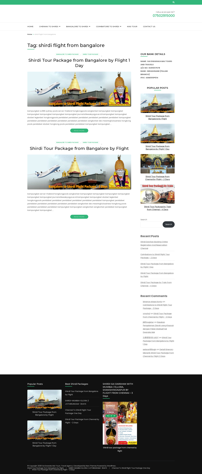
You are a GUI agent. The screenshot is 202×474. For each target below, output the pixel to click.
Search (144, 219)
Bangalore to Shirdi (77, 26)
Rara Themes (91, 466)
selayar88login (149, 349)
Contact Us (149, 26)
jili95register (148, 322)
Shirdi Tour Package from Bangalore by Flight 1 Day (79, 63)
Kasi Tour (132, 26)
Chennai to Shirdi (48, 26)
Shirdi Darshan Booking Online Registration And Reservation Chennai (154, 245)
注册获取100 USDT (151, 337)
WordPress (111, 466)
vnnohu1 (146, 313)
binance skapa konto (152, 301)
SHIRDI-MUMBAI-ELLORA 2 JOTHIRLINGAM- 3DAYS (88, 468)
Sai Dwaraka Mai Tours (51, 466)
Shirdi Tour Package (90, 54)
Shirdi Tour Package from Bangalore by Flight (79, 148)
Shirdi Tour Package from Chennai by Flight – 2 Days (53, 470)
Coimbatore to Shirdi (107, 26)
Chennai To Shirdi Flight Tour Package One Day (131, 468)
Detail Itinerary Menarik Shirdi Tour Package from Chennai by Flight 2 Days (158, 353)
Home (30, 26)
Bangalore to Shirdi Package (67, 54)
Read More (79, 131)
